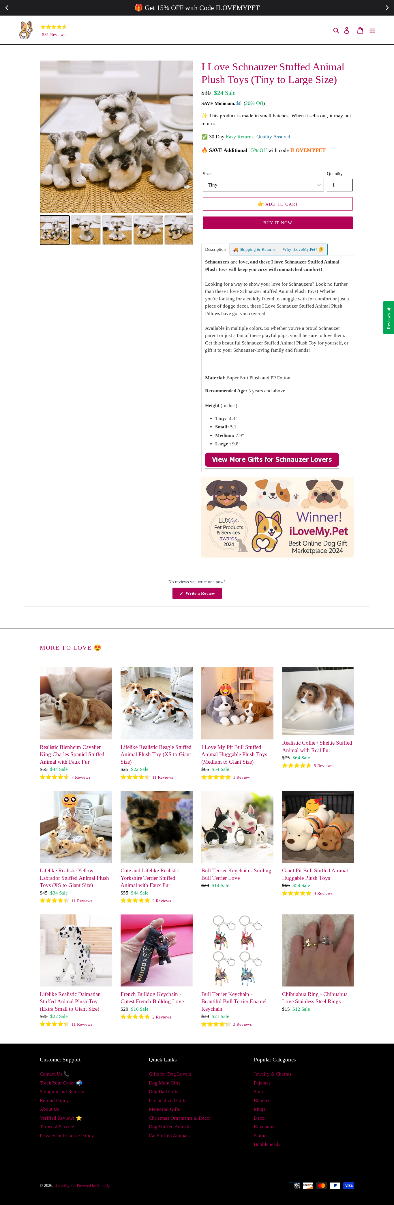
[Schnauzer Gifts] (272, 465)
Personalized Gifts (167, 1100)
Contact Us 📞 (55, 1074)
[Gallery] (116, 154)
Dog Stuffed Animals (170, 1126)
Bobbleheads (267, 1144)
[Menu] (372, 30)
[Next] (184, 137)
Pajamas (262, 1083)
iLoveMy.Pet (65, 1185)
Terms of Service (57, 1126)
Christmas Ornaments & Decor (180, 1118)
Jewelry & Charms (272, 1074)
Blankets (263, 1100)
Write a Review (203, 595)
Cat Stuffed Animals (169, 1135)
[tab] (215, 249)
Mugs (259, 1109)
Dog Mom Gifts (165, 1083)
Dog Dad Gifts (163, 1091)
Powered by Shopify (93, 1185)
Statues (261, 1135)
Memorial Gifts (164, 1109)
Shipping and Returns (62, 1091)
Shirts (260, 1091)
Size (207, 173)
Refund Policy (54, 1100)
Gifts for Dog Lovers (170, 1074)
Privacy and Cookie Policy (67, 1135)
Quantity (335, 173)
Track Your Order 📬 (61, 1083)
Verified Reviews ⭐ (61, 1118)
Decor (260, 1118)
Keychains (264, 1126)
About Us (49, 1109)
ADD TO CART (278, 204)
